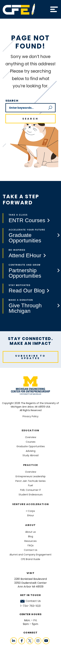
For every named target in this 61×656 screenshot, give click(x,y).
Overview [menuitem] (30, 437)
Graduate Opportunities (25, 237)
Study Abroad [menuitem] (30, 455)
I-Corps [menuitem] (30, 511)
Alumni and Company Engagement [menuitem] (30, 554)
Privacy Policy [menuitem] (30, 416)
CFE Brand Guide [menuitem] (30, 559)
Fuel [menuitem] (30, 485)
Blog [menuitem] (30, 536)
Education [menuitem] (30, 430)
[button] (54, 9)
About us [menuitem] (30, 532)
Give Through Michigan (25, 308)
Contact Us (33, 601)
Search (11, 100)
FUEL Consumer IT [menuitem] (30, 490)
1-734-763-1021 (30, 606)
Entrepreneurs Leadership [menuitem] (31, 476)
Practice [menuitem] (30, 465)
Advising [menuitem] (30, 451)
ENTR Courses (27, 220)
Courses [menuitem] (30, 441)
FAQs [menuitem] (31, 545)
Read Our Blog (27, 290)
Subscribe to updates (30, 357)
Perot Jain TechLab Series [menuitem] (30, 481)
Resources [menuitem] (30, 541)
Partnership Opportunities (25, 273)
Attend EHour (25, 255)
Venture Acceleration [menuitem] (30, 504)
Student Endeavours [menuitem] (31, 494)
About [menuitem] (30, 525)
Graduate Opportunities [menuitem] (30, 446)
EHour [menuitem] (30, 515)
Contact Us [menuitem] (30, 550)
